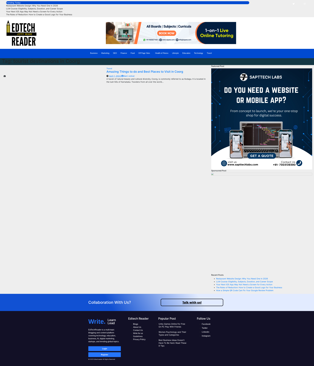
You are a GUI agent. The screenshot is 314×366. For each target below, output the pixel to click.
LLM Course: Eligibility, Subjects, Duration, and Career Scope (34, 8)
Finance (124, 53)
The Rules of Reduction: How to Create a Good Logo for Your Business (39, 14)
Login (104, 349)
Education (186, 53)
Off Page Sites (144, 53)
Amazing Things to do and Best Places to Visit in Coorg (144, 71)
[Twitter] (293, 4)
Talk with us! (192, 302)
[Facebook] (288, 4)
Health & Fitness (161, 53)
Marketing (105, 53)
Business (94, 53)
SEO (115, 53)
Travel (209, 53)
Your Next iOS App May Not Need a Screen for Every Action (34, 11)
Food (133, 53)
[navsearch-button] (302, 53)
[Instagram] (305, 4)
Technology (198, 53)
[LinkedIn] (299, 4)
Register (104, 355)
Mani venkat (129, 76)
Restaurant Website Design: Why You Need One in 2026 (32, 5)
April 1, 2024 (115, 76)
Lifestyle (175, 53)
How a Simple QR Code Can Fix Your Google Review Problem (244, 290)
